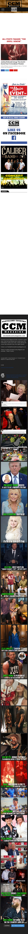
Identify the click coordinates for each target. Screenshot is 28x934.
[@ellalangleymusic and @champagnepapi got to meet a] (14, 719)
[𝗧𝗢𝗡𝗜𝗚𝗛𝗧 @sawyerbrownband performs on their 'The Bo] (14, 583)
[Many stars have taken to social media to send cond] (14, 420)
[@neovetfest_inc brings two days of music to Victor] (14, 882)
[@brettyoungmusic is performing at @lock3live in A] (14, 665)
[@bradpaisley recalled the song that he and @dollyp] (14, 393)
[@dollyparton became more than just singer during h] (14, 502)
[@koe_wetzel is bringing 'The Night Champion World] (14, 747)
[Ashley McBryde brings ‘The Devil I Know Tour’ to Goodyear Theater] (14, 59)
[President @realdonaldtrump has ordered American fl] (14, 475)
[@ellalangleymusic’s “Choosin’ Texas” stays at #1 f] (14, 638)
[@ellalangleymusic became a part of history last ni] (14, 828)
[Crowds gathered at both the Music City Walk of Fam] (14, 448)
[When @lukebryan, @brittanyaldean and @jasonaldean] (14, 855)
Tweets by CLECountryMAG (7, 367)
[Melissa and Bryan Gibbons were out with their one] (14, 611)
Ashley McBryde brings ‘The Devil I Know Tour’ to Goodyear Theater (13, 63)
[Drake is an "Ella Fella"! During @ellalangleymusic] (14, 774)
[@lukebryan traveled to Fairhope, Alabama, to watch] (14, 801)
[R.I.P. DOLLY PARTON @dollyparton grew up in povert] (14, 529)
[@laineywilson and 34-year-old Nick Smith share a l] (14, 692)
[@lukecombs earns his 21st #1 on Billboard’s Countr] (14, 910)
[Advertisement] (14, 25)
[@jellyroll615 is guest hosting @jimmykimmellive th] (14, 556)
